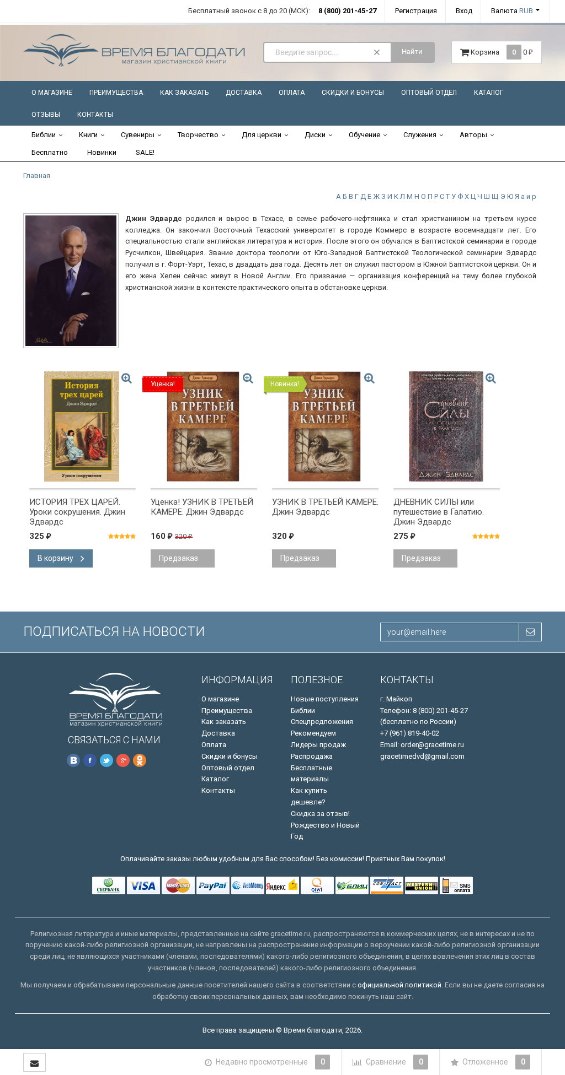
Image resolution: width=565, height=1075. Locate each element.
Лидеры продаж (318, 745)
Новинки (101, 152)
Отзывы (45, 114)
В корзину (56, 558)
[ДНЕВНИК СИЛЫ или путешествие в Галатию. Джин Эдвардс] (446, 426)
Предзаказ (178, 558)
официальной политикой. (400, 985)
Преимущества (116, 92)
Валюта (512, 11)
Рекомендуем (313, 733)
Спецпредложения (322, 721)
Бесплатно (49, 152)
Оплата (292, 92)
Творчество (198, 135)
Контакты (95, 114)
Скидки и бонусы (353, 92)
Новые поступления (325, 699)
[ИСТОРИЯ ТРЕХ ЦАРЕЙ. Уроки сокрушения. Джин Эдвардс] (82, 426)
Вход (464, 11)
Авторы (473, 135)
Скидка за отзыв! (320, 813)
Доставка (244, 92)
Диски (315, 135)
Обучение (364, 135)
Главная (36, 175)
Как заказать (184, 92)
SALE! (145, 152)
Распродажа (312, 756)
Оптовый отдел (429, 92)
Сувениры (137, 135)
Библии (43, 135)
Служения (419, 135)
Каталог (488, 92)
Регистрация (416, 11)
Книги (88, 135)
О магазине (51, 92)
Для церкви (261, 135)
